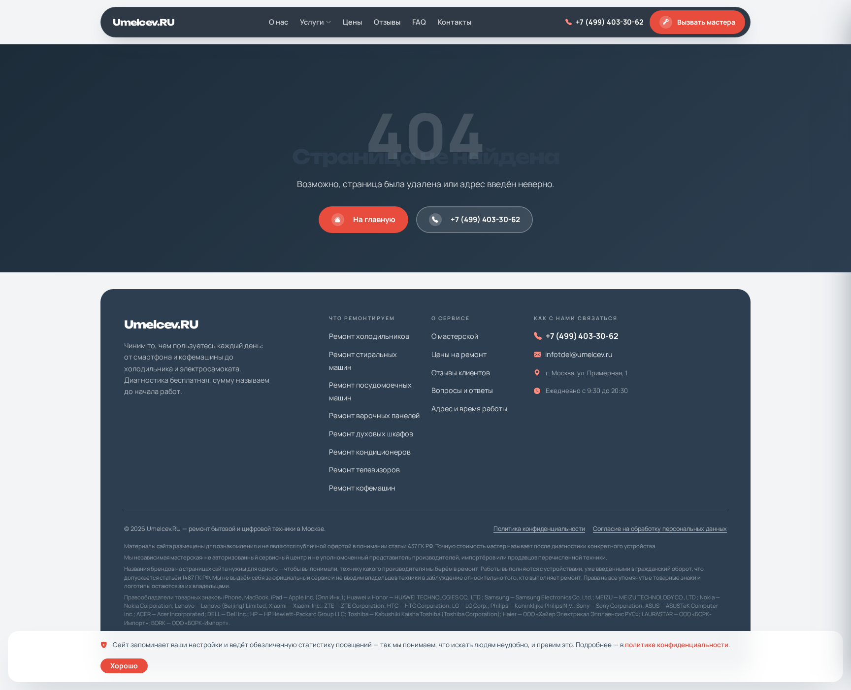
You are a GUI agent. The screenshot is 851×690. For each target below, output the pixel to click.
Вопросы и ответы (462, 390)
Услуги (312, 22)
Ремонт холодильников (369, 336)
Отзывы (387, 22)
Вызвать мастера (706, 22)
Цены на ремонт (459, 354)
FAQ (419, 22)
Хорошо (124, 665)
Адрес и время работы (469, 408)
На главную (374, 219)
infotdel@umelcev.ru (579, 354)
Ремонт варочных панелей (374, 415)
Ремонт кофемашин (362, 488)
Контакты (454, 22)
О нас (278, 22)
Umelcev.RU (143, 22)
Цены (352, 22)
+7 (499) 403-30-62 (610, 22)
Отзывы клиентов (460, 372)
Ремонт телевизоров (364, 469)
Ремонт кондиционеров (370, 452)
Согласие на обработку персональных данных (660, 529)
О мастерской (454, 336)
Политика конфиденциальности (539, 529)
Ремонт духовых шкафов (371, 433)
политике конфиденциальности (676, 644)
